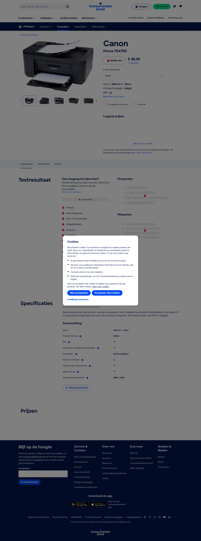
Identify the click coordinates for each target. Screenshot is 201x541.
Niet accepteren (79, 292)
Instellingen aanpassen (78, 299)
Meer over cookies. (100, 286)
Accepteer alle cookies (107, 292)
